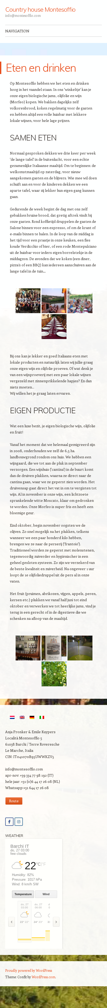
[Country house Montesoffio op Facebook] (9, 822)
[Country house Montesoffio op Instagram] (19, 822)
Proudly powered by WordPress (28, 970)
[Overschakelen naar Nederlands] (12, 717)
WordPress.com (43, 977)
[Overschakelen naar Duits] (32, 717)
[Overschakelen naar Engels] (22, 717)
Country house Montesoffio (40, 9)
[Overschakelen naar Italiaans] (42, 717)
